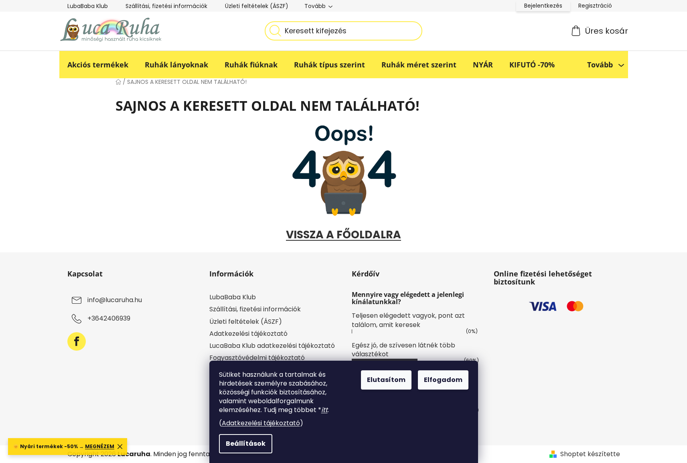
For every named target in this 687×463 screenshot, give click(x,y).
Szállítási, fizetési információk (166, 6)
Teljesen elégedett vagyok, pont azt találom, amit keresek (408, 320)
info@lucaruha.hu (114, 300)
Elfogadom (443, 379)
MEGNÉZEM (99, 446)
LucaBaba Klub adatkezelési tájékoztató (272, 345)
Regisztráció (595, 6)
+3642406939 (108, 318)
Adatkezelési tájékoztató (261, 423)
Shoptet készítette (590, 454)
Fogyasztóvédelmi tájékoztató (257, 357)
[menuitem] (97, 64)
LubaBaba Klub (87, 6)
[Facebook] (76, 341)
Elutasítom (386, 379)
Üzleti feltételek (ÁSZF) (256, 6)
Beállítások (245, 443)
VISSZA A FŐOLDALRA (343, 234)
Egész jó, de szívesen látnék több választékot (403, 350)
